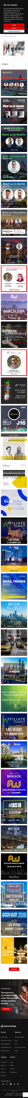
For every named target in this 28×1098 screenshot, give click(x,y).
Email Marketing (5, 1044)
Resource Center (19, 1037)
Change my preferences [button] (14, 31)
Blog (16, 1040)
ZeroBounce (13, 1072)
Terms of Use (19, 1093)
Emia (11, 1062)
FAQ (16, 1044)
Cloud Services (5, 1050)
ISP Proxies (4, 1037)
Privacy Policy (10, 1093)
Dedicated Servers (6, 1047)
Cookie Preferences (19, 1095)
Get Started (6, 1009)
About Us (3, 1065)
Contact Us (4, 1062)
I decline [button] (14, 28)
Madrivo (12, 1069)
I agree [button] (14, 25)
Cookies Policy (8, 1095)
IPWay (12, 1065)
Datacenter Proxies (6, 1040)
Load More (14, 969)
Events (3, 1069)
